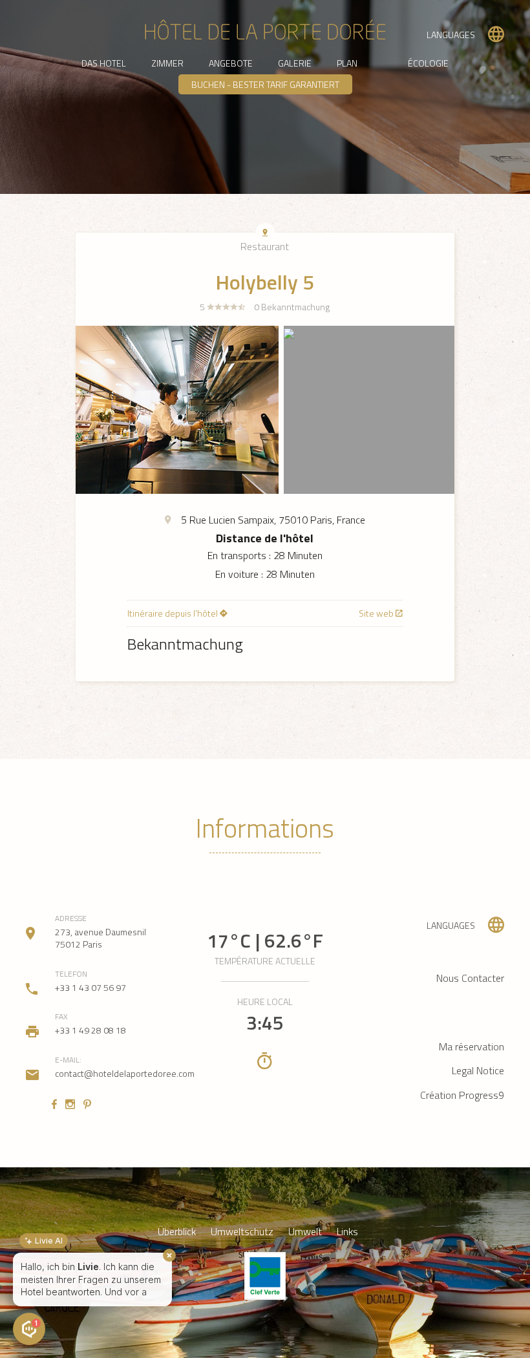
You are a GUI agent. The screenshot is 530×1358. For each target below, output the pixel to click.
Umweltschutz (242, 1231)
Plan (347, 63)
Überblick (177, 1231)
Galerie (295, 63)
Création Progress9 (462, 1095)
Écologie (428, 63)
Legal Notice (478, 1070)
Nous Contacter (470, 978)
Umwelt (305, 1231)
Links (347, 1231)
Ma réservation (471, 1046)
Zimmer (167, 63)
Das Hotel (103, 63)
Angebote (231, 63)
